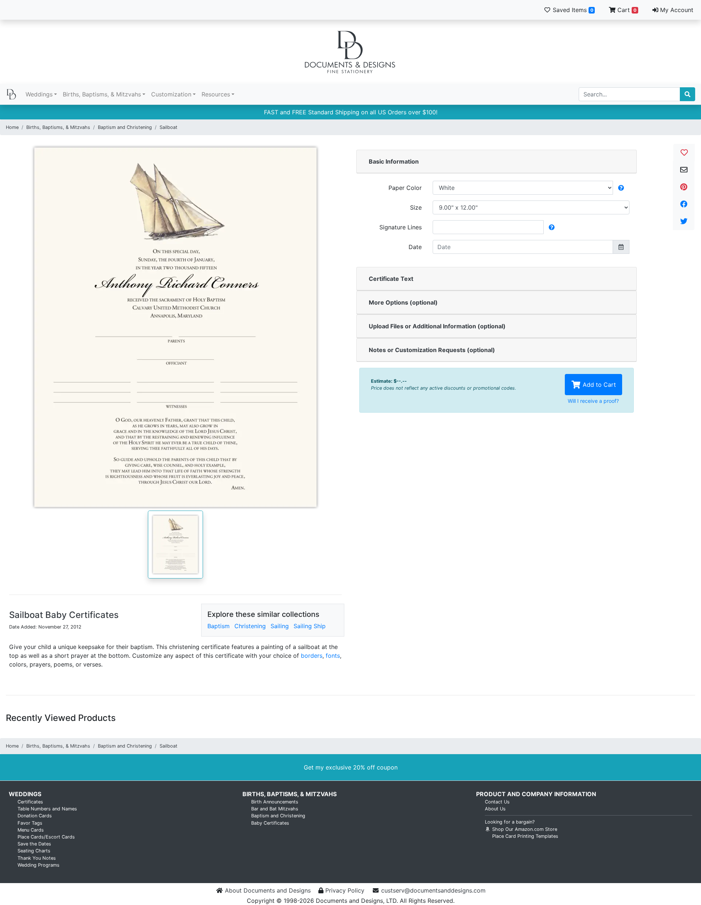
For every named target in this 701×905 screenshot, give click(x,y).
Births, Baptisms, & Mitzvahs (102, 94)
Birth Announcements (274, 802)
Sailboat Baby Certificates (64, 615)
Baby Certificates (270, 823)
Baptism (218, 626)
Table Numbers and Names (47, 809)
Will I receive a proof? (593, 401)
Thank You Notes (37, 858)
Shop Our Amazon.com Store (524, 829)
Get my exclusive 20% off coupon (351, 767)
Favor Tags (30, 823)
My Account (675, 10)
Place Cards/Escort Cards (46, 837)
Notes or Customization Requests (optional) (432, 350)
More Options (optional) (403, 302)
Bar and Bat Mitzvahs (274, 809)
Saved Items (572, 10)
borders (311, 655)
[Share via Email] (683, 170)
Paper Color (405, 187)
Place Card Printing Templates (525, 836)
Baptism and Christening (125, 127)
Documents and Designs (350, 51)
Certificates (30, 802)
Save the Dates (34, 844)
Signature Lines (400, 227)
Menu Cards (31, 830)
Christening (250, 626)
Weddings (39, 94)
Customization (171, 94)
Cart (626, 10)
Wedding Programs (39, 865)
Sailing (280, 626)
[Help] (621, 188)
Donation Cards (35, 815)
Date (415, 247)
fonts (333, 655)
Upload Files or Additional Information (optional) (437, 326)
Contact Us (497, 802)
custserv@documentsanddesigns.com (433, 890)
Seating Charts (34, 851)
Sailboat (168, 127)
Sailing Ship (310, 626)
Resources (216, 94)
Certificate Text (391, 278)
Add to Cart (598, 384)
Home (12, 127)
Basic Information (394, 161)
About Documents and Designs (268, 890)
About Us (495, 809)
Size (416, 207)
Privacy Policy (344, 890)
